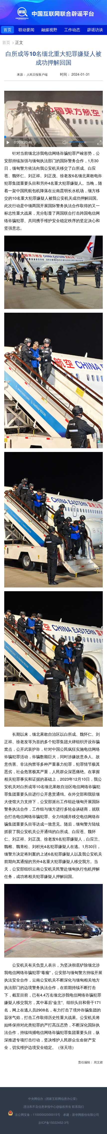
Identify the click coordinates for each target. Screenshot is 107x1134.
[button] (8, 142)
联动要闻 (26, 29)
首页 (7, 29)
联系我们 (78, 1106)
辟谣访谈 (95, 29)
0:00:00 (19, 142)
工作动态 (72, 29)
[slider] (85, 142)
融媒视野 (49, 29)
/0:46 (28, 142)
